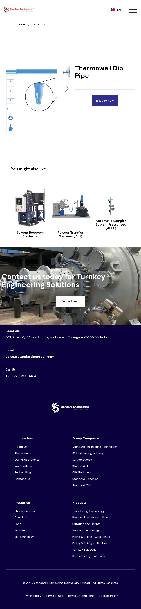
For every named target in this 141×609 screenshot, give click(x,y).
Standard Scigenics (85, 479)
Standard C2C (81, 485)
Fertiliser (20, 530)
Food (18, 524)
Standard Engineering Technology (95, 447)
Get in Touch (70, 301)
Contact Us (22, 479)
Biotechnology (24, 537)
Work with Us (23, 466)
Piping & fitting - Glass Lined (91, 537)
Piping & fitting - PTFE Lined (90, 543)
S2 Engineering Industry (88, 453)
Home (22, 24)
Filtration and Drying (86, 524)
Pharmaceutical (25, 511)
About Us (21, 447)
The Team (21, 453)
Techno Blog (23, 472)
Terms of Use (54, 596)
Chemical (21, 517)
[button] (133, 9)
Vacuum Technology (86, 530)
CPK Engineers (81, 472)
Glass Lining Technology (88, 511)
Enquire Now (105, 100)
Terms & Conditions (81, 596)
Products (38, 24)
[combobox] (116, 10)
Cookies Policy (108, 596)
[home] (19, 10)
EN (119, 10)
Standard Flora (82, 466)
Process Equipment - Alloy (90, 517)
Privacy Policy (32, 596)
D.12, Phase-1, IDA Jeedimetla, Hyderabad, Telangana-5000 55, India (56, 337)
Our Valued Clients (27, 460)
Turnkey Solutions (84, 550)
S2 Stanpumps (82, 460)
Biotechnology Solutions (88, 556)
